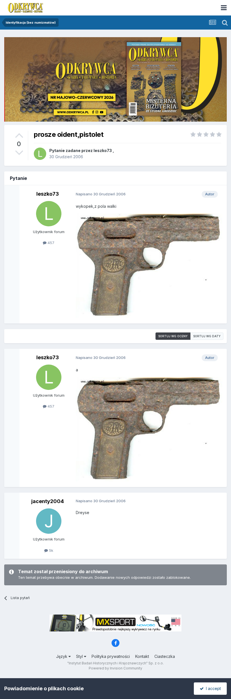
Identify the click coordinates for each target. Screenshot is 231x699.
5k (50, 550)
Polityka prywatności (111, 656)
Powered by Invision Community (115, 668)
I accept (212, 688)
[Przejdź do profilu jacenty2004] (48, 521)
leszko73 (103, 150)
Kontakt (142, 656)
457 (50, 242)
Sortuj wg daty (207, 336)
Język (62, 656)
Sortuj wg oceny (173, 336)
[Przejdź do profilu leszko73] (40, 154)
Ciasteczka (164, 656)
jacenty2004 (47, 501)
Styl (80, 656)
